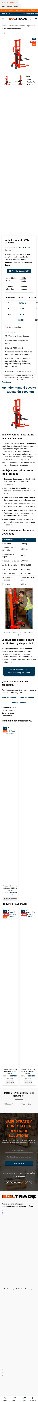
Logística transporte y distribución (17, 364)
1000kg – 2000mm (9, 697)
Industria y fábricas (20, 361)
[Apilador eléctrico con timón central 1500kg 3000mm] (28, 988)
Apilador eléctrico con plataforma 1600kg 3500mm (10, 1071)
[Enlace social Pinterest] (22, 371)
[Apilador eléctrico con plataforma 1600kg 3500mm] (10, 988)
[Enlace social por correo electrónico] (20, 371)
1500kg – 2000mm (27, 697)
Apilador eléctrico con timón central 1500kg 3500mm (10, 888)
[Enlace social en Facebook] (15, 371)
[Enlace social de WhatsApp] (28, 371)
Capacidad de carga (11, 279)
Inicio (4, 26)
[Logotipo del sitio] (17, 19)
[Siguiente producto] (7, 33)
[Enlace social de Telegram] (30, 371)
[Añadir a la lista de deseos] (14, 728)
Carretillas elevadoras (16, 26)
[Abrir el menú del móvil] (3, 19)
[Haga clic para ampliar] (5, 67)
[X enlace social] (17, 371)
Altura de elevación (10, 288)
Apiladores (31, 26)
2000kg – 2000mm (19, 703)
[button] (10, 899)
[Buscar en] (30, 19)
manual (8, 366)
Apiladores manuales (12, 28)
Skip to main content (10, 6)
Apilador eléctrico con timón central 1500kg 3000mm (28, 1071)
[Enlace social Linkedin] (25, 371)
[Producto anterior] (3, 33)
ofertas (14, 366)
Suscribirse (19, 1163)
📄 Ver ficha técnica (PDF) (19, 271)
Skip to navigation (9, 2)
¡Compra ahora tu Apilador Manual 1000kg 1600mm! (19, 671)
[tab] (9, 376)
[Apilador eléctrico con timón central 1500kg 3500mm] (10, 805)
